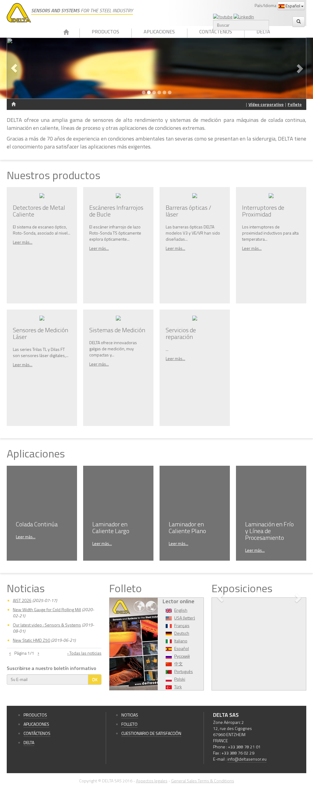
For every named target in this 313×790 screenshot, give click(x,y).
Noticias (129, 715)
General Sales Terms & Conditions (202, 780)
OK (95, 679)
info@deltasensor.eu (247, 759)
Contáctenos (215, 31)
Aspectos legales (152, 780)
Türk (178, 686)
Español (293, 5)
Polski (179, 679)
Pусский (182, 656)
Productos (105, 31)
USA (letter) (184, 618)
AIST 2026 (22, 600)
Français (182, 625)
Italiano (180, 641)
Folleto (295, 104)
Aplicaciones (159, 31)
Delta (263, 31)
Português (183, 671)
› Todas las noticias (84, 653)
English (180, 610)
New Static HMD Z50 (31, 640)
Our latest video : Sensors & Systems (47, 625)
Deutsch (181, 633)
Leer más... (22, 242)
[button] (29, 68)
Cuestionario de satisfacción (151, 733)
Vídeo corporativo (266, 104)
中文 (178, 663)
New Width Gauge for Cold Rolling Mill (47, 609)
